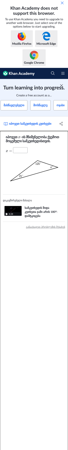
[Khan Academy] (17, 73)
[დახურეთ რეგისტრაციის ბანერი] (61, 85)
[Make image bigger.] (34, 170)
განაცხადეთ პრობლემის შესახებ (45, 227)
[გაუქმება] (62, 3)
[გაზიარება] (61, 123)
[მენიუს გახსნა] (63, 73)
